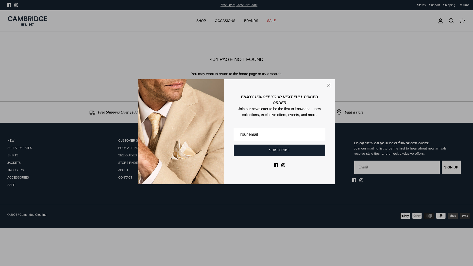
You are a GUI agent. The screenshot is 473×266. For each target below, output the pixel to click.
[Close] (328, 85)
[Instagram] (283, 165)
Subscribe (279, 150)
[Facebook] (276, 165)
